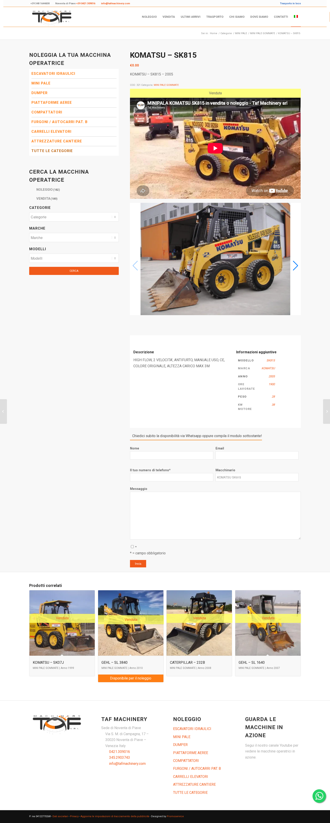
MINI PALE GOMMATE (166, 85)
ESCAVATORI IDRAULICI (53, 73)
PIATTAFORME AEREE (51, 102)
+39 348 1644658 (40, 3)
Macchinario (225, 470)
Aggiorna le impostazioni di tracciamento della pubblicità (115, 816)
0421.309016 (119, 752)
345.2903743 (119, 757)
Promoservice (175, 816)
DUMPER (39, 93)
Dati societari (60, 816)
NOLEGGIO (48, 190)
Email (220, 448)
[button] (296, 266)
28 (273, 396)
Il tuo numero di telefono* (150, 470)
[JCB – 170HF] (3, 411)
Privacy (74, 816)
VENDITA (46, 199)
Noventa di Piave (75, 3)
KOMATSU (268, 368)
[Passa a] (296, 17)
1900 (271, 384)
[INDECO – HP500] (326, 411)
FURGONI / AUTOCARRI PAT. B (59, 122)
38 (273, 404)
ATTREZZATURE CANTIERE (56, 141)
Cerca (74, 270)
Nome (134, 448)
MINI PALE (41, 83)
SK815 (270, 360)
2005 (271, 376)
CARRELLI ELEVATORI (51, 131)
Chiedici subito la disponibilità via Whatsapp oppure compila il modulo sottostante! (197, 436)
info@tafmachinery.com (127, 763)
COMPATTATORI (46, 112)
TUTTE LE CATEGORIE (52, 151)
